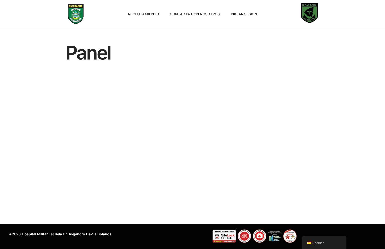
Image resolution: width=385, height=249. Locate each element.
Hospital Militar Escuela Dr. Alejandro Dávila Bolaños (66, 234)
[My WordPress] (76, 14)
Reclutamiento (143, 14)
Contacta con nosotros (195, 14)
